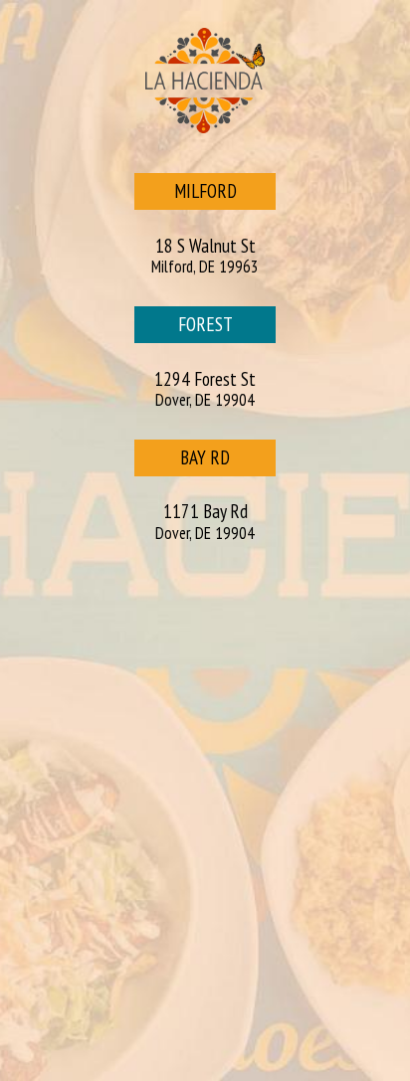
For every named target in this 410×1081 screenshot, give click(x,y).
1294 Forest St (205, 389)
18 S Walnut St (205, 256)
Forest (183, 327)
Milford (185, 194)
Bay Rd (182, 461)
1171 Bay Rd (205, 521)
